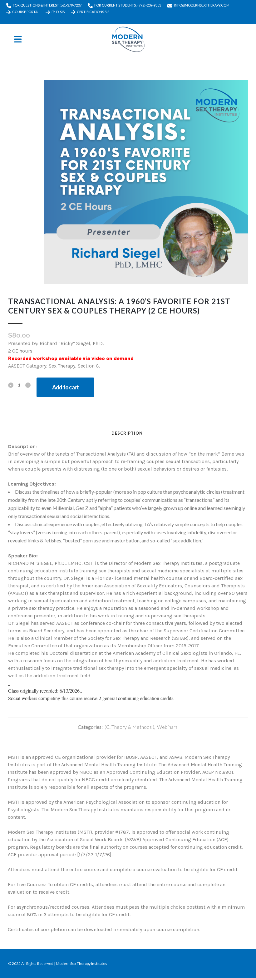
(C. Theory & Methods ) (129, 727)
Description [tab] (127, 433)
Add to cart (65, 387)
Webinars (167, 727)
